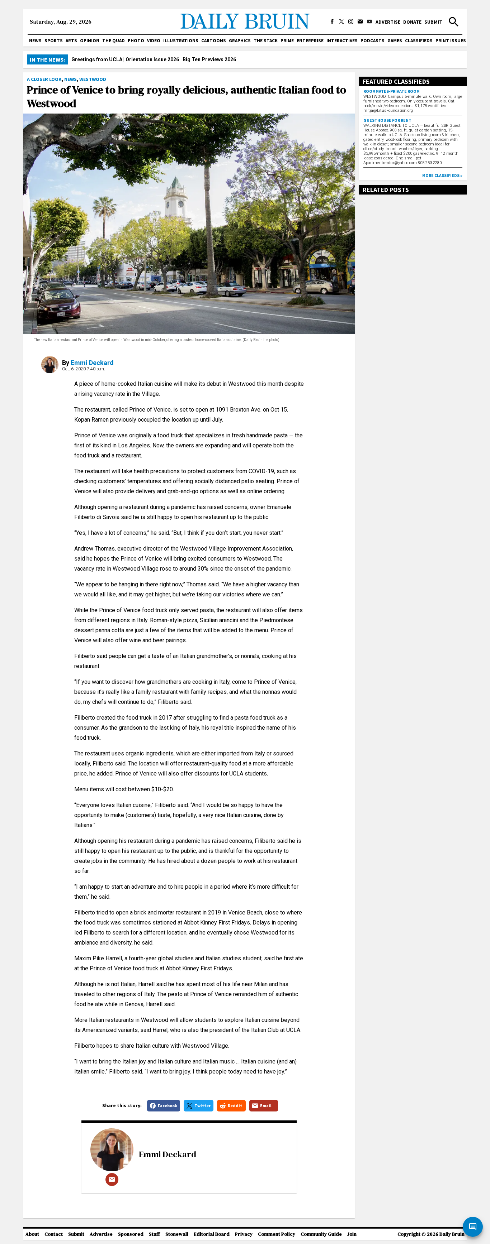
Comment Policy (276, 1234)
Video (153, 41)
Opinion (89, 41)
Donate (412, 22)
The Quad (113, 41)
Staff (154, 1234)
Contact (53, 1234)
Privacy (244, 1234)
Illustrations (180, 41)
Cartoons (213, 41)
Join (352, 1234)
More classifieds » (442, 175)
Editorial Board (212, 1234)
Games (394, 41)
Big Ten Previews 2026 (209, 59)
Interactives (342, 41)
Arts (71, 41)
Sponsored (130, 1234)
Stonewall (176, 1234)
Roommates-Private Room (391, 91)
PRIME (287, 41)
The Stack (266, 41)
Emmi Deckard (92, 362)
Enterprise (310, 41)
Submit (433, 22)
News (35, 41)
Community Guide (321, 1234)
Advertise (388, 22)
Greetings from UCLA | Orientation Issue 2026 (125, 59)
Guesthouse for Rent (387, 120)
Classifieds (419, 41)
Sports (53, 41)
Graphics (240, 41)
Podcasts (373, 41)
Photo (136, 41)
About (32, 1234)
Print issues (450, 41)
